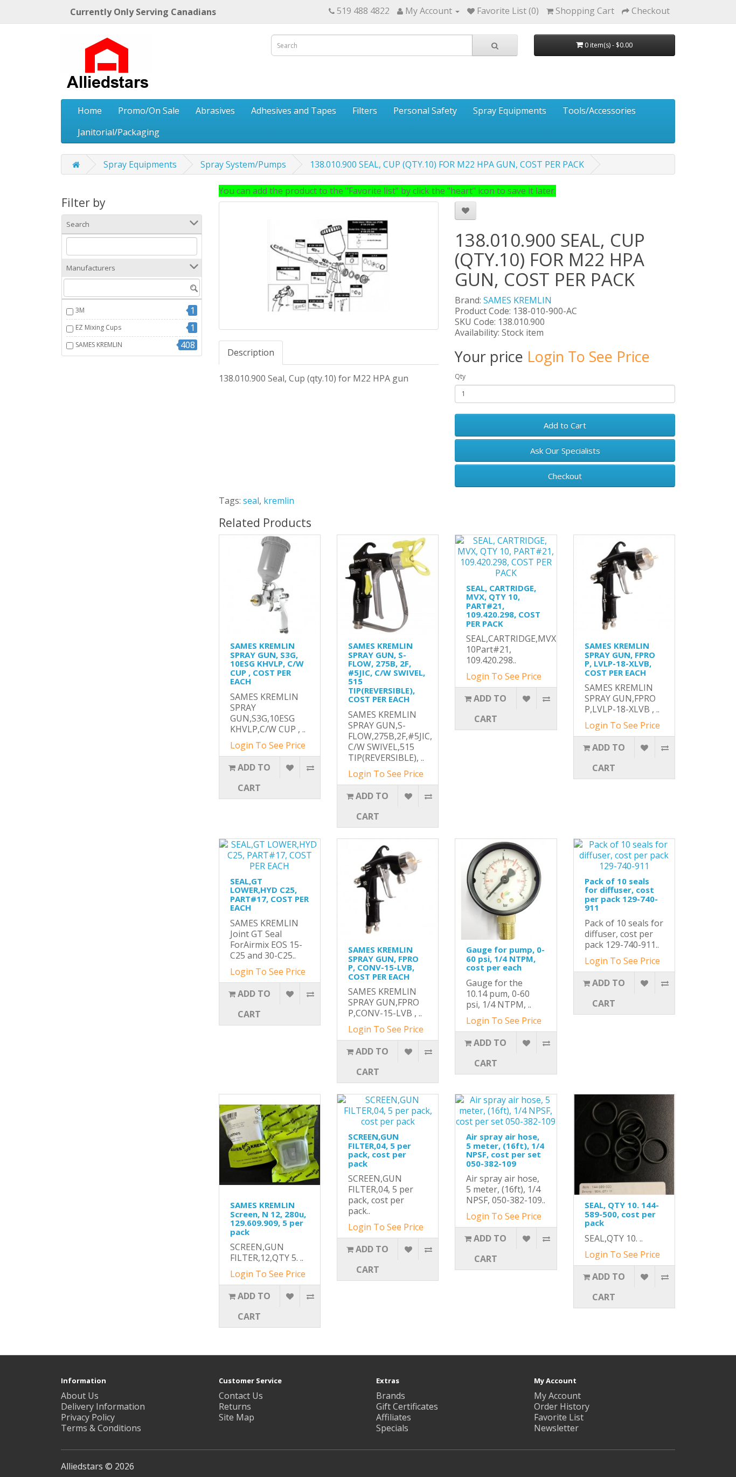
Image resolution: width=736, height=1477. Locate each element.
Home (90, 110)
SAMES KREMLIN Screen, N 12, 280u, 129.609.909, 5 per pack (268, 1218)
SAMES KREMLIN (98, 344)
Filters (364, 110)
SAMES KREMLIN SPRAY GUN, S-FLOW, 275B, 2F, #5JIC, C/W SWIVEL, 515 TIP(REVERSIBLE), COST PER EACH (386, 672)
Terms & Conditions (101, 1428)
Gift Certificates (407, 1406)
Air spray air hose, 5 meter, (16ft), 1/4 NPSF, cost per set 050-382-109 (505, 1150)
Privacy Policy (88, 1417)
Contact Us (241, 1396)
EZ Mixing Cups (98, 327)
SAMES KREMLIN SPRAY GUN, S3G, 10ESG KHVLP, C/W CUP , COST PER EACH (267, 663)
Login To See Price (588, 356)
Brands (390, 1396)
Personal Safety (425, 110)
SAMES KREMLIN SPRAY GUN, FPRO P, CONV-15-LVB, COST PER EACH (383, 963)
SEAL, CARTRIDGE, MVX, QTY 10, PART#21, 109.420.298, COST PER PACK (503, 606)
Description (250, 352)
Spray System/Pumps (243, 164)
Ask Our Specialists (565, 450)
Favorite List (559, 1417)
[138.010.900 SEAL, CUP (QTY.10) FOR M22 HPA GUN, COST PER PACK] (329, 266)
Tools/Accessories (599, 110)
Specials (392, 1428)
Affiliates (393, 1417)
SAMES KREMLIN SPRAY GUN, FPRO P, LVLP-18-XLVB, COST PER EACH (620, 659)
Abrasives (215, 110)
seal (251, 501)
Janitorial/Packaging (118, 132)
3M (80, 310)
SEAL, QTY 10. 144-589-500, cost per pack (622, 1213)
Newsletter (556, 1428)
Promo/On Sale (148, 110)
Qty (460, 376)
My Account (557, 1396)
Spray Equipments (509, 110)
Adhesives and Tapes (293, 110)
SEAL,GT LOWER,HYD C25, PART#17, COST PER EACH (269, 894)
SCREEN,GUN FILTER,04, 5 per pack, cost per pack (379, 1150)
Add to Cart (565, 425)
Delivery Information (103, 1406)
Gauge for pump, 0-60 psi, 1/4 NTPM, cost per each (505, 958)
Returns (235, 1406)
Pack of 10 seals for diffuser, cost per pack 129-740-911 (621, 894)
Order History (561, 1406)
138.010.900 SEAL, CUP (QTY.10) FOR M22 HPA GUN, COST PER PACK (447, 164)
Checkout (565, 475)
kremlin (278, 501)
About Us (80, 1396)
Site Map (236, 1417)
